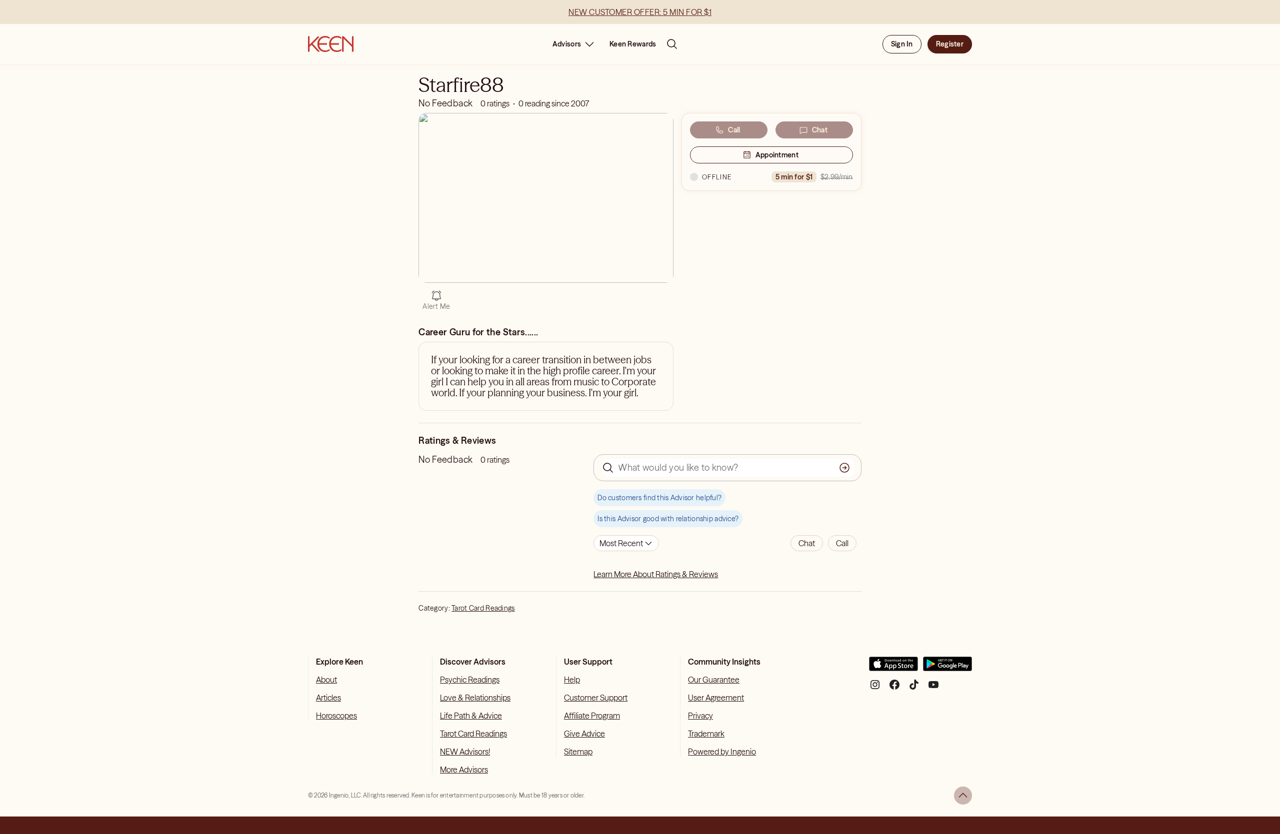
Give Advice (584, 734)
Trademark (706, 734)
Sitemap (578, 752)
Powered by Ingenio (722, 752)
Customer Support (596, 698)
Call (734, 129)
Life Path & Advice (471, 716)
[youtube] (934, 688)
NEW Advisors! (465, 752)
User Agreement (716, 698)
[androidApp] (947, 668)
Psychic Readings (470, 680)
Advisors (566, 43)
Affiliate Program (592, 716)
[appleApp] (893, 668)
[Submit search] (844, 468)
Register (950, 43)
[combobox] (626, 543)
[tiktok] (914, 688)
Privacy (700, 716)
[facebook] (894, 688)
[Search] (672, 44)
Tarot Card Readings (483, 608)
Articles (328, 698)
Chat (820, 129)
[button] (806, 543)
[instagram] (875, 688)
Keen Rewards (633, 43)
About (326, 680)
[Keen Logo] (331, 44)
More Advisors (464, 770)
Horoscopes (336, 716)
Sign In (902, 43)
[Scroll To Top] (963, 796)
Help (572, 680)
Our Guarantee (714, 680)
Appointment (777, 154)
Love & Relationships (475, 698)
